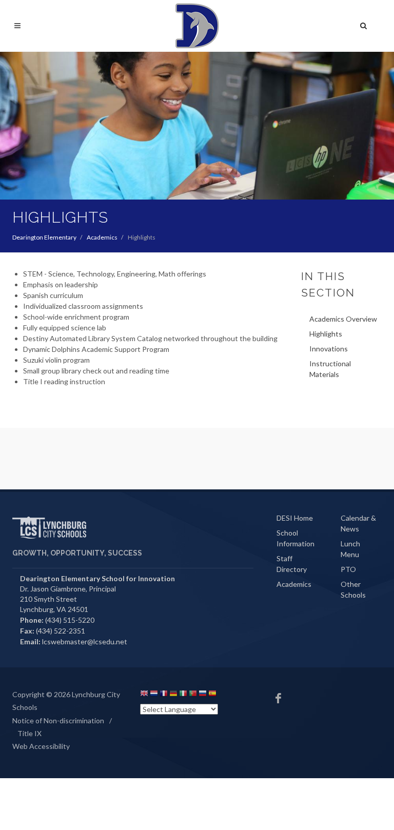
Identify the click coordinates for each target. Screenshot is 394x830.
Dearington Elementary (44, 237)
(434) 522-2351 (60, 630)
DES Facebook (278, 698)
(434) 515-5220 (69, 620)
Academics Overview (343, 318)
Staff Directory (292, 564)
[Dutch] (154, 694)
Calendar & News (358, 523)
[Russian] (203, 694)
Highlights (325, 333)
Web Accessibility (41, 746)
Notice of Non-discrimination (58, 720)
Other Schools (353, 589)
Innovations (328, 348)
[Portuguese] (193, 694)
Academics (102, 237)
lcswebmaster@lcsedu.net (84, 641)
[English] (144, 694)
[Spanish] (212, 694)
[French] (164, 694)
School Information (295, 538)
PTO (348, 569)
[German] (173, 694)
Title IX (29, 733)
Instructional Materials (330, 369)
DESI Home (295, 517)
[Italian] (183, 694)
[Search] (363, 24)
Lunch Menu (350, 549)
